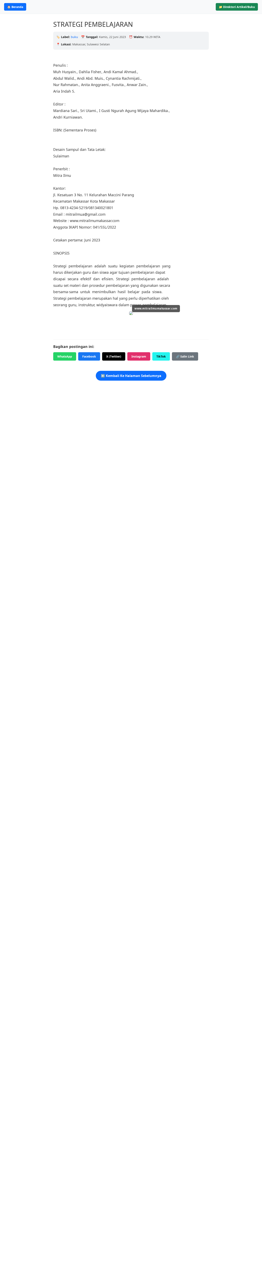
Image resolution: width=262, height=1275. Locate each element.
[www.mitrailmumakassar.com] (131, 313)
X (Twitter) (113, 356)
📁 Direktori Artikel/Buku (237, 7)
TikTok (161, 356)
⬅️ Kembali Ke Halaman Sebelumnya (131, 375)
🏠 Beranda (15, 7)
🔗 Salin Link (185, 356)
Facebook (89, 356)
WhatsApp (64, 356)
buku (74, 37)
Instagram (138, 356)
